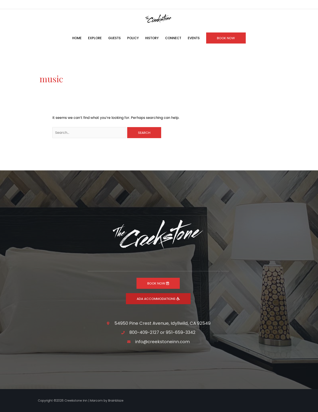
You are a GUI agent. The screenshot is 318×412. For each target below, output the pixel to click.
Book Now (226, 38)
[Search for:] (89, 132)
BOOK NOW (156, 283)
